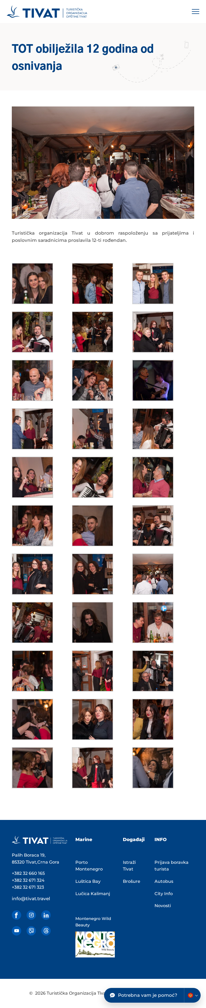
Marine (83, 839)
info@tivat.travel (31, 898)
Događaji (134, 839)
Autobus (163, 881)
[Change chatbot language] (192, 995)
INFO (160, 839)
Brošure (131, 881)
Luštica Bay (88, 881)
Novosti (162, 905)
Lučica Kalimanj (92, 893)
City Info (163, 893)
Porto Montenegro (89, 866)
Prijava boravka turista (171, 866)
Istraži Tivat (129, 866)
